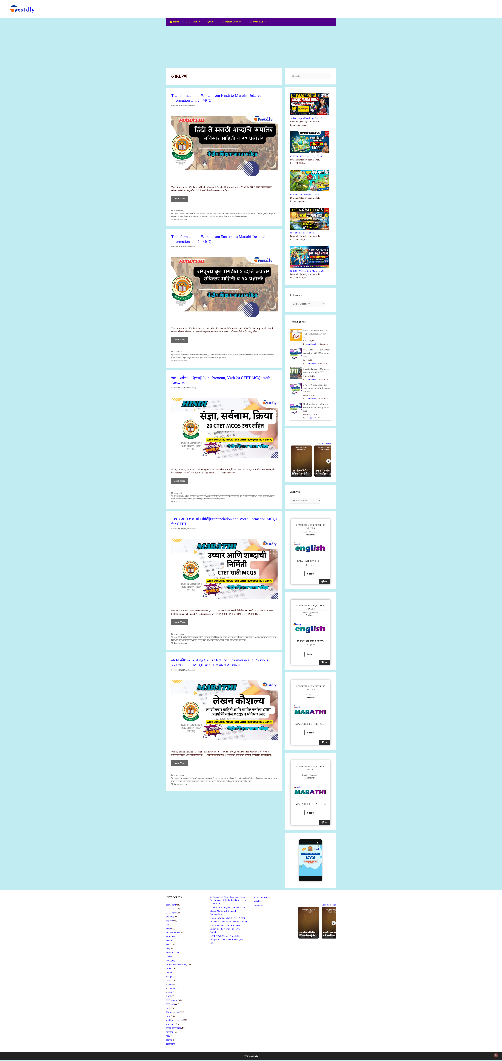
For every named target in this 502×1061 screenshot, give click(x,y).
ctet (175, 637)
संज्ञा (267, 496)
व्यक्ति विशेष (170, 1044)
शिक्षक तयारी (225, 781)
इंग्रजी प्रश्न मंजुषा (173, 1028)
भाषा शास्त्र (223, 637)
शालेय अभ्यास (205, 781)
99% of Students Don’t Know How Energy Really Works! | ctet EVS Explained (225, 929)
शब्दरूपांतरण (269, 355)
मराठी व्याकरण (200, 213)
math (168, 944)
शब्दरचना (254, 213)
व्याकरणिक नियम (244, 355)
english (169, 920)
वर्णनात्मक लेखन (189, 781)
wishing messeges (174, 1020)
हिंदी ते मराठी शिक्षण (190, 216)
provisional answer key (177, 964)
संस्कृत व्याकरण (202, 357)
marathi (177, 210)
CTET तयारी (181, 637)
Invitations (171, 936)
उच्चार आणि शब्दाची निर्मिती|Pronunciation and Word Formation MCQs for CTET (224, 521)
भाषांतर (186, 355)
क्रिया (217, 496)
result (168, 980)
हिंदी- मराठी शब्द (229, 216)
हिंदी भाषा (196, 499)
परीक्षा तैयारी (235, 496)
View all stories (323, 443)
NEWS (169, 956)
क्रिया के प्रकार (225, 496)
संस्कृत (184, 357)
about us (257, 900)
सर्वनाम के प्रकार (186, 499)
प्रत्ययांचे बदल (179, 355)
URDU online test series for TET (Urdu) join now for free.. (316, 334)
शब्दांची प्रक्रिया (263, 213)
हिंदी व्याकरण (201, 216)
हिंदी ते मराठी (179, 216)
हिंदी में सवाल (203, 499)
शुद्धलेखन (237, 781)
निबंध (168, 1036)
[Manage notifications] (496, 1055)
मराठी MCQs (205, 355)
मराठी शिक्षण (217, 213)
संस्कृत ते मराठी (192, 357)
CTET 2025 (191, 22)
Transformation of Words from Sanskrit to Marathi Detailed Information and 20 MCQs (218, 239)
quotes (169, 972)
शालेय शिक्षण (215, 640)
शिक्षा (264, 496)
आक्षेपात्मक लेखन (203, 778)
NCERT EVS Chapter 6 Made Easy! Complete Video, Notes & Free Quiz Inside (226, 939)
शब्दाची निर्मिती (187, 640)
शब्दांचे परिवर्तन (176, 357)
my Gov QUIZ (172, 952)
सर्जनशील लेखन (246, 781)
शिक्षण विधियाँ (257, 496)
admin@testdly (311, 344)
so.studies (170, 988)
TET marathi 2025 (229, 22)
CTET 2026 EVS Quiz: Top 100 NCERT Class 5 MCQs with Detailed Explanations (228, 911)
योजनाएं (169, 1040)
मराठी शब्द (209, 213)
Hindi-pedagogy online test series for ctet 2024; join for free (316, 407)
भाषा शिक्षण (243, 496)
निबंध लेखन (221, 778)
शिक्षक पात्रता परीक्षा (226, 640)
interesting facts (173, 932)
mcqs (182, 210)
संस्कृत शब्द (212, 357)
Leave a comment (180, 219)
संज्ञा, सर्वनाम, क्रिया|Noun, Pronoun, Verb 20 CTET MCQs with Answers (220, 380)
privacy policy (260, 897)
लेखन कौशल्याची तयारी (242, 778)
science (169, 984)
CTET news (171, 912)
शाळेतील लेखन (215, 781)
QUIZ (210, 22)
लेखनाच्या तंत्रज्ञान (177, 781)
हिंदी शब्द (209, 216)
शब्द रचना (179, 640)
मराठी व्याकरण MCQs (252, 637)
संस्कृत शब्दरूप (221, 357)
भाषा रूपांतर (184, 213)
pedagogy (170, 960)
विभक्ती (230, 355)
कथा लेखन (212, 778)
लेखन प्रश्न (265, 778)
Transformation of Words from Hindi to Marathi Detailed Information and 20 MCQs (216, 98)
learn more (179, 198)
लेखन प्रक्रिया (255, 778)
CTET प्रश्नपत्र (192, 637)
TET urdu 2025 (255, 22)
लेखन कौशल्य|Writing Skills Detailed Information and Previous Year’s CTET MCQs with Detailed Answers (219, 663)
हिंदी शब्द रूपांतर (218, 216)
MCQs (201, 637)
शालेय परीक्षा (206, 640)
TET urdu (170, 1004)
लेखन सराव (273, 778)
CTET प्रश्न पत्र (200, 496)
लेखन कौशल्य (229, 778)
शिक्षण (236, 640)
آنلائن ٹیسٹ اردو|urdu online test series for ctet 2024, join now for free (316, 388)
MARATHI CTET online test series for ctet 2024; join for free (316, 353)
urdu (168, 1016)
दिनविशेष (169, 1032)
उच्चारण (176, 213)
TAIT (168, 996)
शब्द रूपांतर (246, 213)
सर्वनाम (178, 499)
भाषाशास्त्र (191, 213)
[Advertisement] (251, 45)
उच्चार (206, 637)
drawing (170, 916)
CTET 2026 (171, 908)
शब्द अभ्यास (238, 213)
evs (167, 924)
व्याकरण (231, 213)
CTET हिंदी (211, 496)
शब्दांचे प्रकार (197, 640)
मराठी (199, 355)
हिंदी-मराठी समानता (241, 216)
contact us (258, 905)
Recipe (169, 976)
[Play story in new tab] (310, 860)
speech (169, 992)
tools (168, 1008)
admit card (171, 904)
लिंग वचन (225, 213)
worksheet (171, 1024)
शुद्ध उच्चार (242, 640)
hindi (180, 493)
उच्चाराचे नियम (214, 637)
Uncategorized (173, 1012)
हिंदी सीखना (221, 499)
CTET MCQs (179, 496)
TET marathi (172, 1000)
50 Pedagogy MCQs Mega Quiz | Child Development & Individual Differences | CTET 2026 (228, 900)
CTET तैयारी (189, 496)
